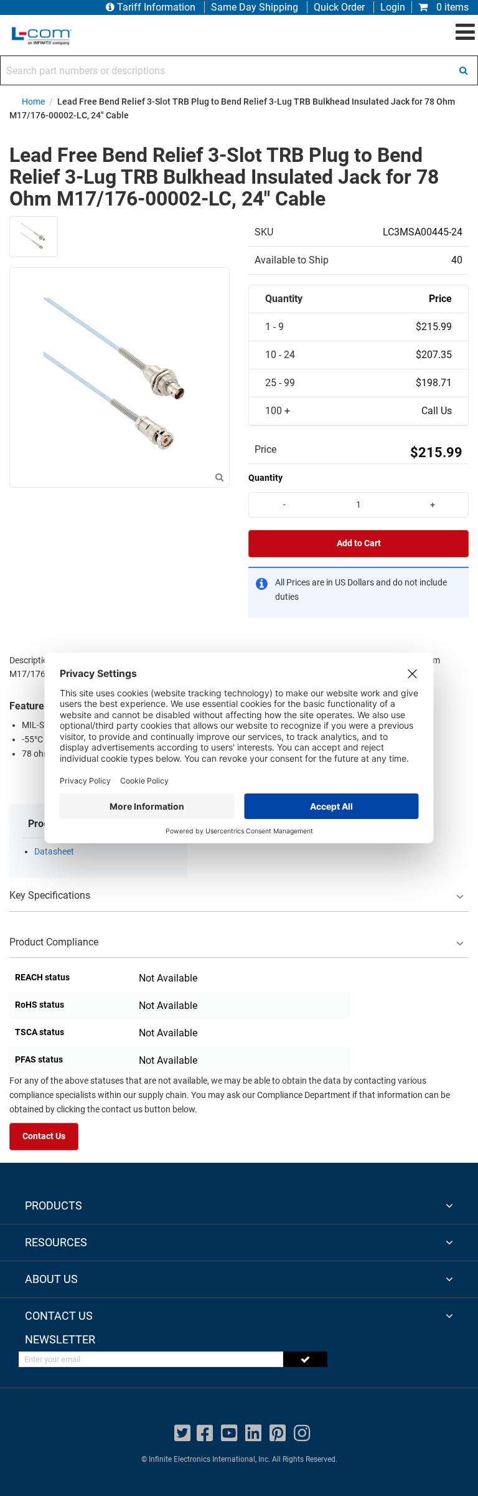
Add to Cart (359, 543)
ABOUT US (51, 1278)
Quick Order (339, 7)
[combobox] (239, 70)
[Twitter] (182, 1433)
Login (392, 7)
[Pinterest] (277, 1433)
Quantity (265, 478)
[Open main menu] (465, 32)
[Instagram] (302, 1433)
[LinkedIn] (253, 1433)
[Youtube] (229, 1433)
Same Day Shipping (254, 7)
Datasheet (54, 851)
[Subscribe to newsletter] (305, 1359)
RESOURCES (56, 1242)
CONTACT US (59, 1315)
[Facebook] (205, 1433)
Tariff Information (156, 7)
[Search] (463, 70)
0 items (451, 7)
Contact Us (43, 1136)
